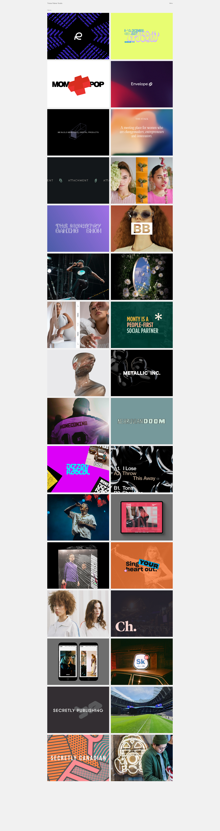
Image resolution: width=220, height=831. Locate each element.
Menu (171, 3)
